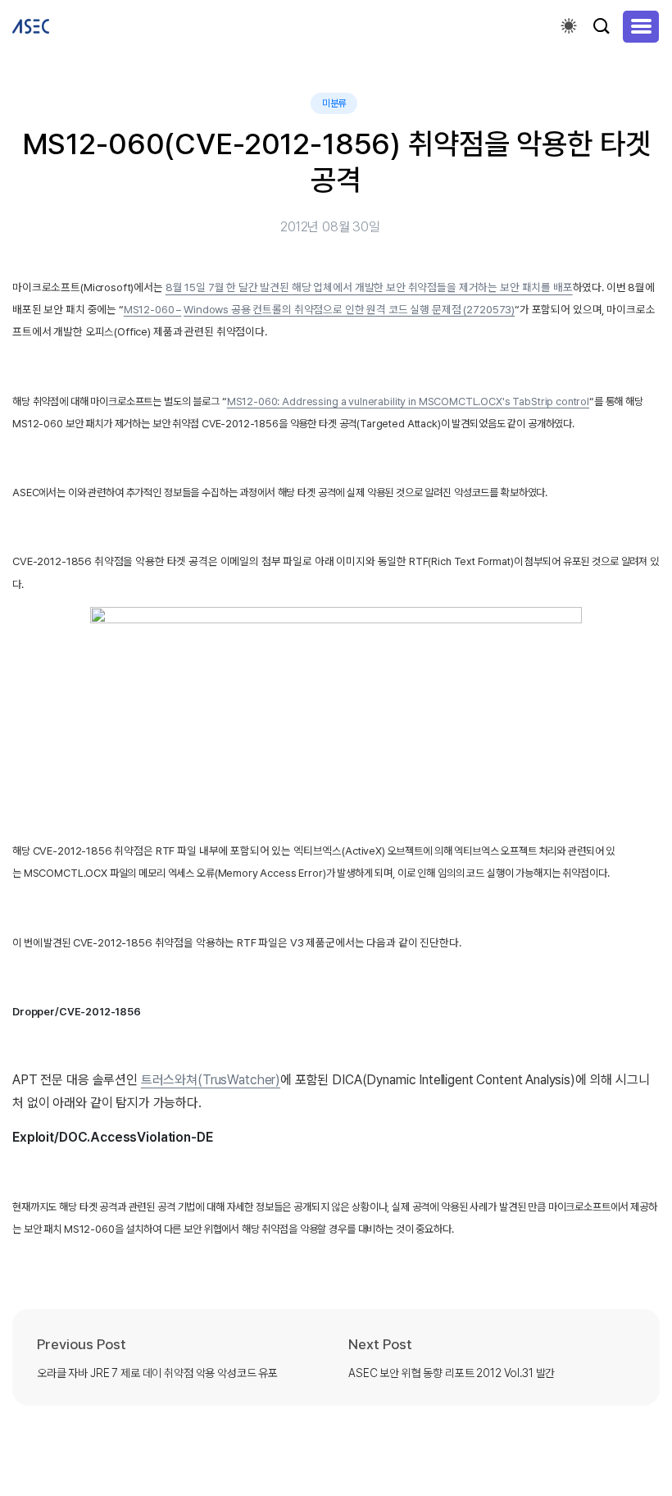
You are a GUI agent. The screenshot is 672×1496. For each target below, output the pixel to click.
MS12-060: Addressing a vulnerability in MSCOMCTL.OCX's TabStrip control (408, 401)
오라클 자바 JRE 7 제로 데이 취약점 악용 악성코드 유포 (157, 1373)
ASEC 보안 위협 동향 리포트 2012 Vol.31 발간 (451, 1373)
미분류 (334, 103)
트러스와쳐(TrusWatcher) (210, 1080)
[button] (641, 26)
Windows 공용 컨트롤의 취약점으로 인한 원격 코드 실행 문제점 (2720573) (349, 309)
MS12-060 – (153, 309)
